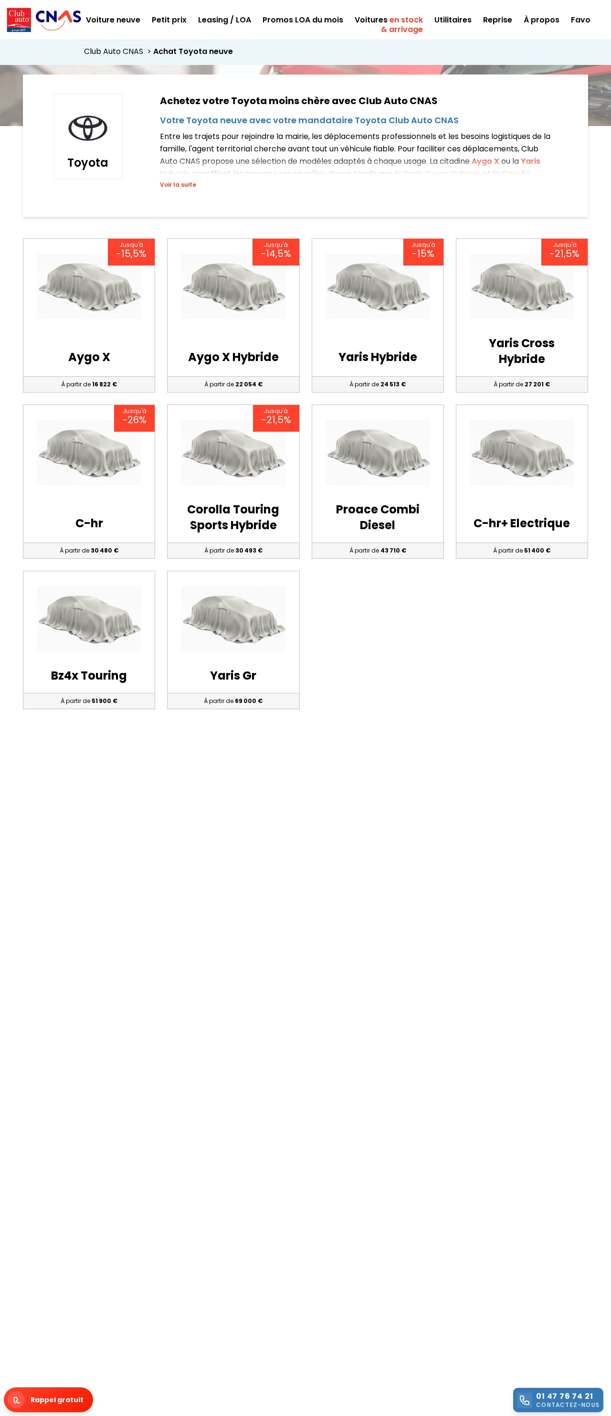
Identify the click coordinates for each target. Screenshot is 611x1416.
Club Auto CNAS (118, 51)
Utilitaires (453, 19)
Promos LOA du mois (303, 19)
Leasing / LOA (224, 19)
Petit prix (169, 19)
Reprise (497, 19)
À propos (541, 19)
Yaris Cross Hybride (443, 173)
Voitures (389, 19)
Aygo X (486, 161)
